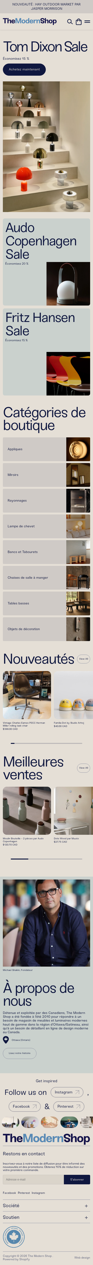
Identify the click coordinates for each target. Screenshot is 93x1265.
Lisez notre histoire (20, 1053)
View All (83, 659)
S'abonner (77, 1179)
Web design (82, 1257)
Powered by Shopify (16, 1259)
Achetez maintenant (24, 69)
